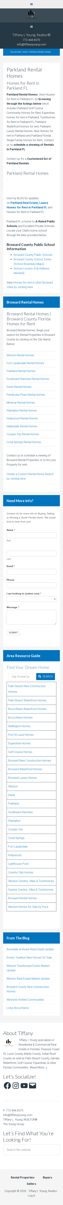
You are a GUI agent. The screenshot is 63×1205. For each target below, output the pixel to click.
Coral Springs (16, 838)
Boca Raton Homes (20, 717)
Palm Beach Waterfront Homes (27, 700)
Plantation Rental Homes (22, 410)
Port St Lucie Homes (21, 734)
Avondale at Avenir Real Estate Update (30, 949)
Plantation (14, 820)
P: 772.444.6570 (13, 1110)
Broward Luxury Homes (22, 777)
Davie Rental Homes (19, 387)
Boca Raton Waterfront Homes (27, 709)
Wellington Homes (19, 726)
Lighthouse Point (18, 863)
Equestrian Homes (19, 743)
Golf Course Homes (20, 752)
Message (13, 607)
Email (11, 566)
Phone (10, 579)
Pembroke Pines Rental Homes (26, 394)
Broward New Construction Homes (29, 760)
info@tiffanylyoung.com (31, 44)
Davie (11, 795)
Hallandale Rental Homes (22, 426)
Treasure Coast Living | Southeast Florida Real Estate (31, 15)
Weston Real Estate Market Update (28, 978)
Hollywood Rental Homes (22, 418)
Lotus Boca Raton (18, 1008)
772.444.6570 (31, 40)
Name (11, 530)
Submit (13, 632)
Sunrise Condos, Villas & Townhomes (30, 889)
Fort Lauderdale (18, 846)
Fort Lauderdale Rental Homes (25, 363)
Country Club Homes (20, 872)
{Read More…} (38, 1067)
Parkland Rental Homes (21, 371)
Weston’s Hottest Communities (25, 999)
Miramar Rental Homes (21, 402)
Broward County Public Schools (33, 254)
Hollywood (14, 855)
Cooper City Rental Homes (23, 434)
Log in (31, 1195)
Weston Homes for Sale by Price (28, 906)
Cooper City (15, 829)
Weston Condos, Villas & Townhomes (31, 881)
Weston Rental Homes (20, 355)
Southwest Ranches (20, 812)
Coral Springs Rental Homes (24, 442)
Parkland (13, 803)
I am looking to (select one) (24, 593)
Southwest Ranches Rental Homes (28, 379)
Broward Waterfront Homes (25, 769)
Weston (13, 786)
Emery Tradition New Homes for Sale (29, 957)
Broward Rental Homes (22, 898)
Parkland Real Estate (24, 203)
